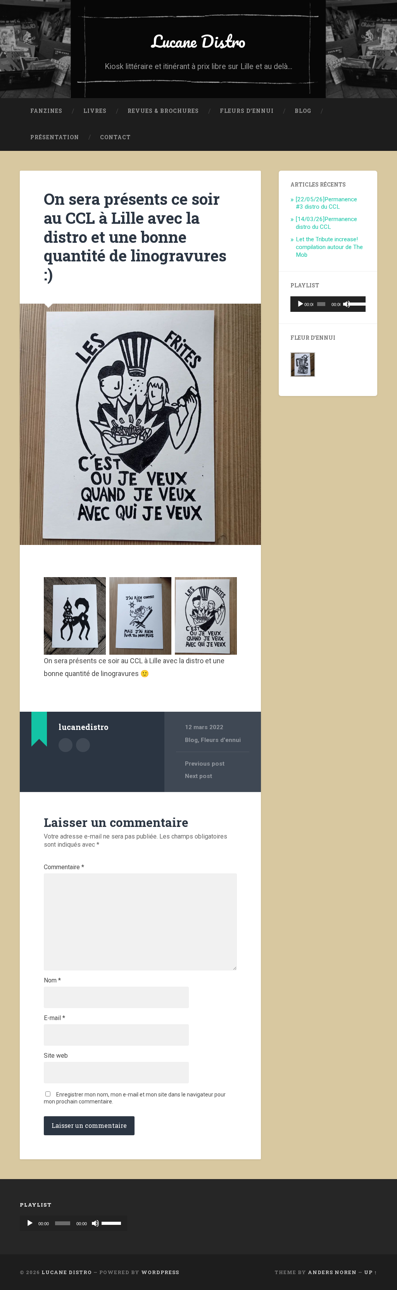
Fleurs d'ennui (221, 740)
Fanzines (46, 110)
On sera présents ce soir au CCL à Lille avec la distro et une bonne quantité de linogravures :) (135, 236)
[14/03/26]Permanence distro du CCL (326, 223)
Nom (52, 980)
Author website (83, 745)
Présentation (54, 137)
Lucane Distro (198, 41)
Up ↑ (370, 1272)
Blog (303, 110)
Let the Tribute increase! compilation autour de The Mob (329, 247)
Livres (95, 110)
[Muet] (346, 304)
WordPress (160, 1272)
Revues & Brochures (163, 110)
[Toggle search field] (364, 138)
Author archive (65, 745)
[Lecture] (300, 304)
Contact (115, 137)
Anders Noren (332, 1272)
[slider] (355, 303)
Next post (198, 776)
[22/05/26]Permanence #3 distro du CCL (326, 203)
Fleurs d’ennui (247, 110)
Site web (56, 1056)
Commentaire (64, 867)
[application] (327, 304)
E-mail (54, 1018)
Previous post (204, 763)
